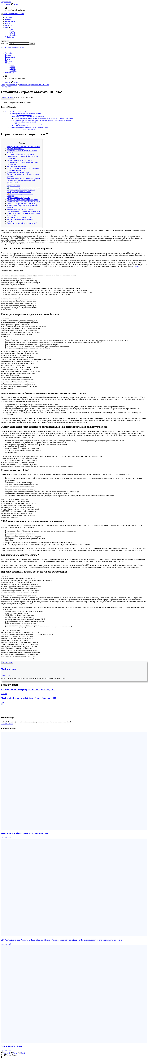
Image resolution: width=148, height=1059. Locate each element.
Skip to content (6, 2)
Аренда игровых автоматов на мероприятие (26, 113)
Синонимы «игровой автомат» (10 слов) (22, 204)
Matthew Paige (31, 129)
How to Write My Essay (11, 1046)
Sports (12, 29)
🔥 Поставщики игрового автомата (20, 194)
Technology (9, 17)
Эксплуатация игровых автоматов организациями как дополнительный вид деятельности (41, 120)
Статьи (9, 221)
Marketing (8, 25)
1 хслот (136, 266)
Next (2, 702)
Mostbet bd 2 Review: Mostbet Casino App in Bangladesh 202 (28, 698)
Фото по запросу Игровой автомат (20, 217)
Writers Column (18, 14)
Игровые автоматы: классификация (20, 219)
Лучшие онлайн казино (24, 115)
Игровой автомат (13, 186)
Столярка (10, 196)
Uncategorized (6, 87)
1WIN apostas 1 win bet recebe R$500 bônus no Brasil (25, 833)
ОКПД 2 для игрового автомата (19, 192)
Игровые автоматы (14, 184)
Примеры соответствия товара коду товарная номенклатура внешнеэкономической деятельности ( (23, 180)
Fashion (12, 31)
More (7, 27)
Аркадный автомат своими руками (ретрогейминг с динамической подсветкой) (23, 210)
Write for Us (9, 37)
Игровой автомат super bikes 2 (17, 111)
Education (13, 35)
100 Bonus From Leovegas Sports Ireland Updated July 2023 (28, 689)
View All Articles (7, 724)
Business (8, 19)
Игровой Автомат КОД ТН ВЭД (19, 198)
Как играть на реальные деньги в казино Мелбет (28, 116)
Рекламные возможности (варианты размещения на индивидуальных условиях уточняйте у (45, 118)
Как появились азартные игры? (22, 125)
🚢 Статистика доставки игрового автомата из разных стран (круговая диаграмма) (23, 189)
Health (7, 23)
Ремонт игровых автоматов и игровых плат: (23, 202)
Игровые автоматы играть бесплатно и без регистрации (30, 127)
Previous (4, 694)
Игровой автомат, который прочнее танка (22, 200)
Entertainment (10, 21)
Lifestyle (12, 33)
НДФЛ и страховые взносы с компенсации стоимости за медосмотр (38, 124)
